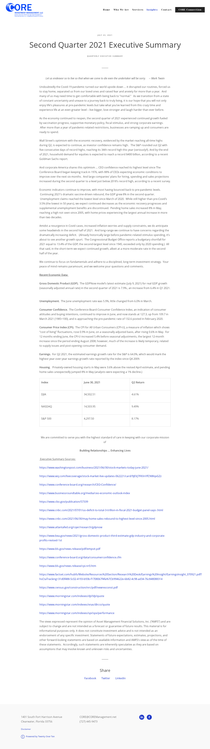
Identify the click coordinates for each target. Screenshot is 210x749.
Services (137, 10)
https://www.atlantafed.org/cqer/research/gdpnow (70, 527)
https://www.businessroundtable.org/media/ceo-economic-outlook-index (84, 493)
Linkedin (120, 678)
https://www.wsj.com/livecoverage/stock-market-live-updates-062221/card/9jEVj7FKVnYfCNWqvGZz (100, 476)
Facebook (90, 678)
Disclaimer (26, 729)
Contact (166, 10)
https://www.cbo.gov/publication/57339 (63, 501)
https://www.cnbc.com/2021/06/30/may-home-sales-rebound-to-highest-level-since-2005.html (97, 518)
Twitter (105, 678)
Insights (152, 10)
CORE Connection (189, 10)
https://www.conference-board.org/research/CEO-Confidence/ (77, 484)
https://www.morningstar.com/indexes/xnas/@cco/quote (74, 604)
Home (106, 10)
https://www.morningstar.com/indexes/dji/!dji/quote (71, 596)
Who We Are (121, 10)
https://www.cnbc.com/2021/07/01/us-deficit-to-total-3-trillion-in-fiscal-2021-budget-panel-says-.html (101, 510)
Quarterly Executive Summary (105, 56)
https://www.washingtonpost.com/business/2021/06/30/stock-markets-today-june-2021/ (94, 467)
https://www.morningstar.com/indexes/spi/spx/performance (76, 613)
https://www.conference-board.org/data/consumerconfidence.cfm (80, 557)
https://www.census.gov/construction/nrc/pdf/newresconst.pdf (78, 587)
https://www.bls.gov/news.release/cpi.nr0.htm (67, 566)
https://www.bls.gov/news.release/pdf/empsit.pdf (69, 549)
